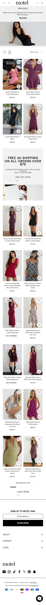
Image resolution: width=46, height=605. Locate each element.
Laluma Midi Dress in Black (12, 138)
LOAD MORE (23, 491)
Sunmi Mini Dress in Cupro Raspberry (12, 93)
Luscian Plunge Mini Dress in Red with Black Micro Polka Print (12, 285)
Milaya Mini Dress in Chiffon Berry (33, 423)
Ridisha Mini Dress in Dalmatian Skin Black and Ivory (12, 424)
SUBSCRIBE (23, 523)
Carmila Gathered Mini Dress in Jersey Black (33, 240)
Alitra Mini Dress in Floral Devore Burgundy (12, 378)
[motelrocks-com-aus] (22, 3)
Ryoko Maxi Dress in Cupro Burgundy (12, 331)
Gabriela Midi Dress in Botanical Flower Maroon (33, 378)
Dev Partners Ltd (34, 585)
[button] (18, 62)
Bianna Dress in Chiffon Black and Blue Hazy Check (33, 285)
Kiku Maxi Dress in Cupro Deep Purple (33, 138)
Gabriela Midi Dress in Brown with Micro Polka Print (33, 471)
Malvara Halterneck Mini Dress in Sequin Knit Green (12, 471)
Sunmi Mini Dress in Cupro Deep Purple (33, 93)
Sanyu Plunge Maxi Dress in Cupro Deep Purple (12, 240)
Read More (23, 18)
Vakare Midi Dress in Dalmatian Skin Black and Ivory (32, 332)
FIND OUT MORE (23, 177)
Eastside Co (33, 582)
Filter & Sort (34, 52)
